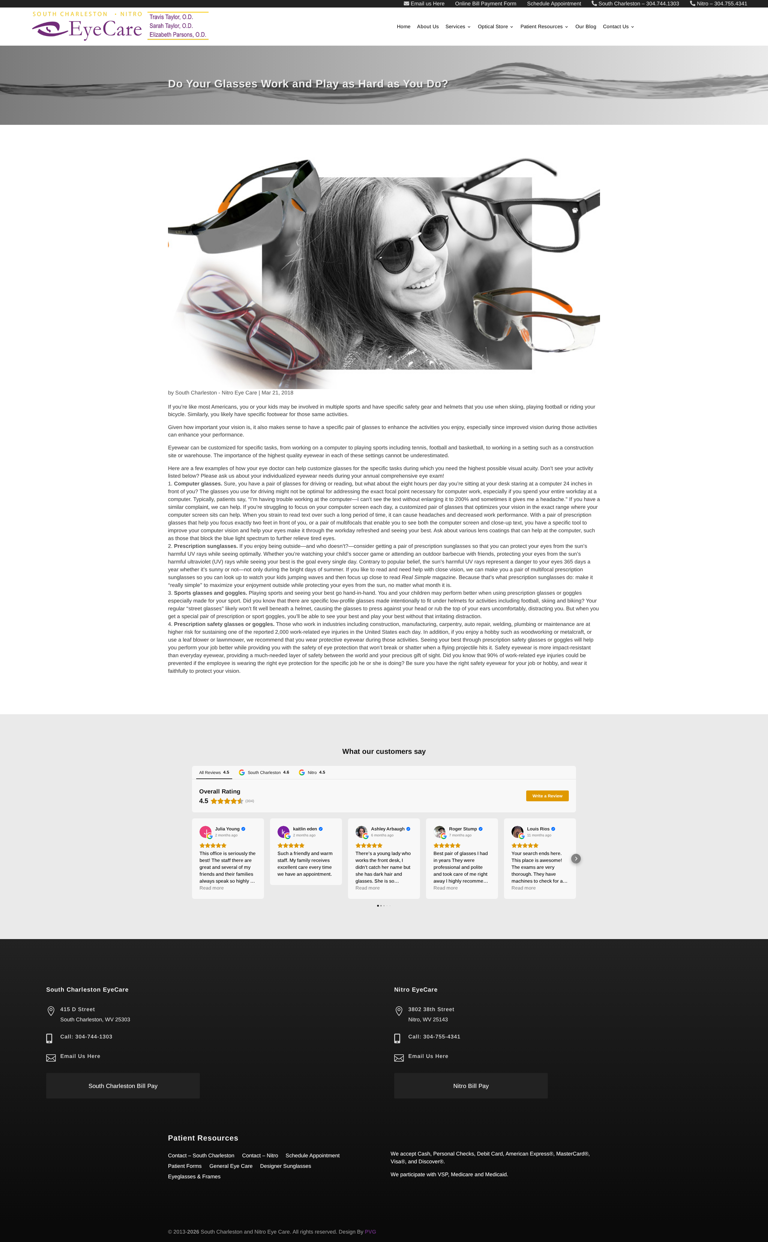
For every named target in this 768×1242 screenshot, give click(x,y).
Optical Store (493, 27)
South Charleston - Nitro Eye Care (216, 393)
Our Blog (585, 27)
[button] (192, 858)
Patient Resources (541, 27)
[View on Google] (206, 832)
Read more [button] (212, 887)
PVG (370, 1232)
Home (403, 27)
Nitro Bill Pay (471, 1086)
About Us (428, 27)
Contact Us (616, 27)
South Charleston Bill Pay (123, 1086)
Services (455, 27)
